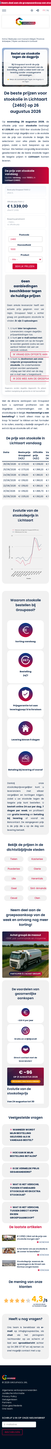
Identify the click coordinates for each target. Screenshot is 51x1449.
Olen (37, 898)
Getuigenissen (9, 1399)
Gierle (37, 868)
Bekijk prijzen (24, 266)
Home (4, 39)
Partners (6, 1402)
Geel (14, 888)
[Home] (25, 21)
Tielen (13, 859)
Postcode (24, 234)
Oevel (13, 898)
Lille (14, 878)
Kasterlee (37, 859)
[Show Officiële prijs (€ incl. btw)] (19, 532)
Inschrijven (12, 1432)
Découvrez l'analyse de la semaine (25, 1081)
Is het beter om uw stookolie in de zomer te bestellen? (32, 1250)
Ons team (7, 1408)
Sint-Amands (38, 888)
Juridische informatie (13, 1393)
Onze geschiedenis (12, 1405)
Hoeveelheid (24, 245)
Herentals (37, 878)
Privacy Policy (9, 1396)
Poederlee (14, 868)
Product (25, 255)
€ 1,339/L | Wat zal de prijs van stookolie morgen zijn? (32, 1237)
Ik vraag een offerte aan (30, 354)
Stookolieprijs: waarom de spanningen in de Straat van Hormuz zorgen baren (31, 1264)
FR (44, 10)
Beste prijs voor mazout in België (22, 39)
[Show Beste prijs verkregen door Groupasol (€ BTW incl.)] (25, 530)
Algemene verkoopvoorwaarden (19, 1390)
